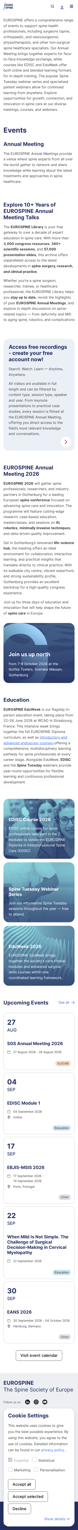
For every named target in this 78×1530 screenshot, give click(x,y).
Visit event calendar (39, 1355)
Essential (21, 1460)
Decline (19, 1508)
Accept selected (28, 1496)
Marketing (22, 1470)
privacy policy (53, 1450)
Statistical (46, 1460)
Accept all (22, 1484)
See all (63, 1002)
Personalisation (52, 1470)
